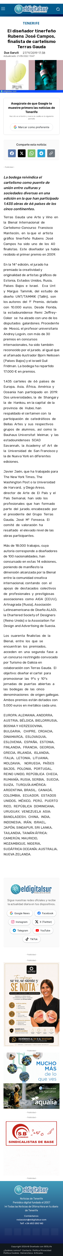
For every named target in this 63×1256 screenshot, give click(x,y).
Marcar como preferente (33, 127)
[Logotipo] (31, 9)
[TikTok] (36, 1231)
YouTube (45, 930)
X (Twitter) (46, 921)
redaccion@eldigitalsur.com (31, 1219)
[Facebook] (8, 1231)
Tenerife (31, 23)
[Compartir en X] (22, 153)
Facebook (47, 913)
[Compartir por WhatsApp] (31, 153)
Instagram (21, 921)
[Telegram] (26, 1231)
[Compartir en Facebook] (12, 153)
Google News (22, 913)
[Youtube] (54, 1231)
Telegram (22, 930)
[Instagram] (17, 1231)
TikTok (34, 939)
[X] (45, 1231)
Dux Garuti (11, 52)
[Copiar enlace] (51, 153)
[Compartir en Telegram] (41, 153)
